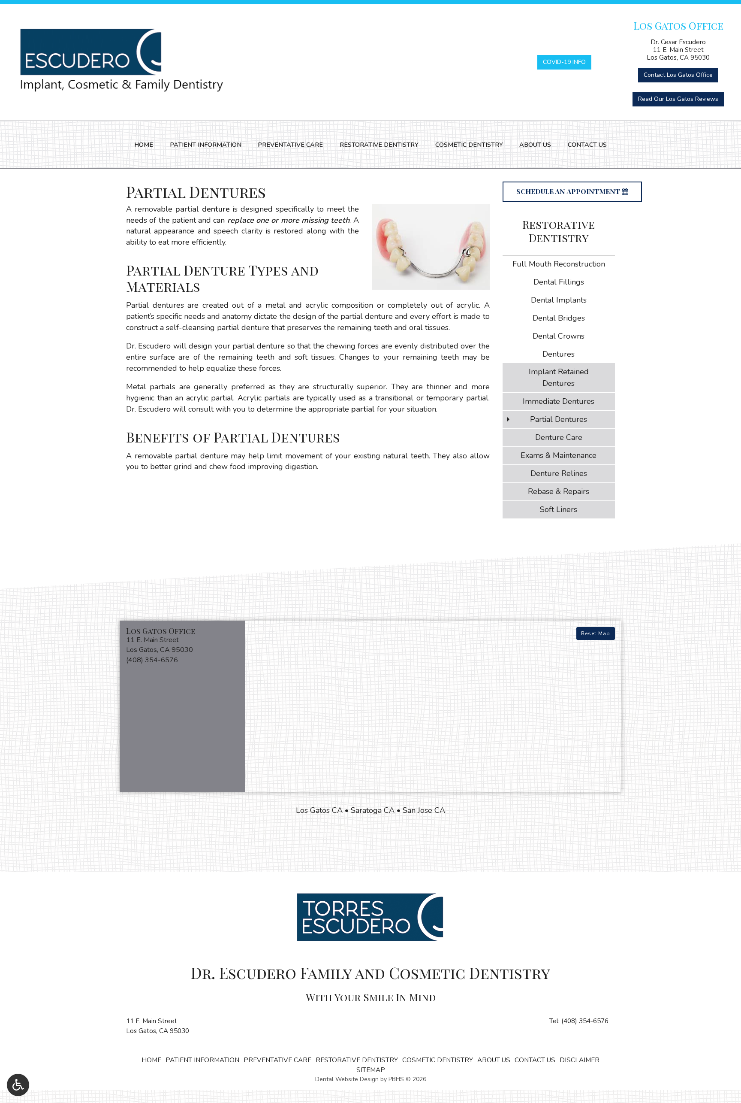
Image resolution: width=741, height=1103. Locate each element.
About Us (535, 144)
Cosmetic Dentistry (469, 144)
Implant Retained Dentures (559, 377)
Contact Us (587, 144)
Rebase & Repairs (558, 491)
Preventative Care (290, 144)
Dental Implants (559, 300)
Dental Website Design (347, 1079)
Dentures (558, 354)
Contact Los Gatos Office (678, 75)
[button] (182, 646)
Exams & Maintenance (558, 455)
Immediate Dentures (558, 401)
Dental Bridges (559, 318)
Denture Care (558, 437)
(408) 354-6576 (584, 1021)
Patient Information (205, 144)
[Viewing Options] (18, 1085)
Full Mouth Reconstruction (558, 264)
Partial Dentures (558, 419)
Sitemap (370, 1070)
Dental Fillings (558, 282)
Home (143, 144)
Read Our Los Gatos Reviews (678, 99)
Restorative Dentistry (379, 144)
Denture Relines (558, 473)
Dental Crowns (558, 336)
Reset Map (595, 633)
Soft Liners (558, 509)
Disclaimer (579, 1060)
